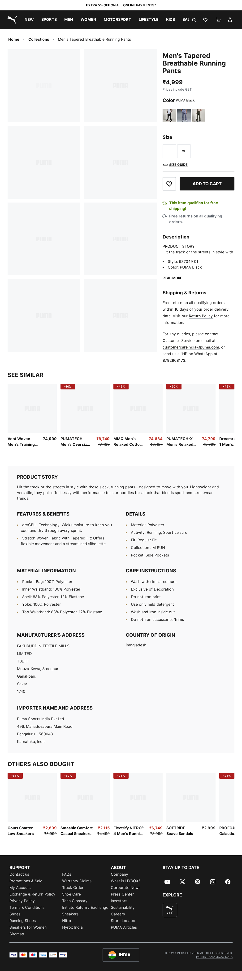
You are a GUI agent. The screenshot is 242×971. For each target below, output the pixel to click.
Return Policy (201, 315)
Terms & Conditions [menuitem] (26, 907)
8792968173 (174, 360)
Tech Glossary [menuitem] (74, 900)
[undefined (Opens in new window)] (170, 910)
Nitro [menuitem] (66, 920)
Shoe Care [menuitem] (71, 894)
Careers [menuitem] (118, 914)
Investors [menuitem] (119, 900)
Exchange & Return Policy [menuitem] (32, 894)
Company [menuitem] (119, 874)
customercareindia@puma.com (191, 347)
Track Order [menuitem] (72, 887)
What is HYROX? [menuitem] (125, 880)
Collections (38, 39)
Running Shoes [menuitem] (22, 920)
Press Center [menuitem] (122, 894)
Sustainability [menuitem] (123, 907)
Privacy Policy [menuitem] (22, 900)
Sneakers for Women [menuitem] (28, 927)
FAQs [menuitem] (66, 874)
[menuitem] (29, 19)
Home (13, 39)
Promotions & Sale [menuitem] (25, 880)
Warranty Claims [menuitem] (76, 880)
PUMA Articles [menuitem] (124, 927)
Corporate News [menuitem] (125, 887)
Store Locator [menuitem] (123, 920)
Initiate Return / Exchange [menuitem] (85, 907)
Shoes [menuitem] (14, 914)
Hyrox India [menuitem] (72, 927)
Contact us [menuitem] (19, 874)
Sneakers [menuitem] (70, 914)
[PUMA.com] (11, 20)
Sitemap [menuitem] (16, 933)
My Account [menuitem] (20, 887)
